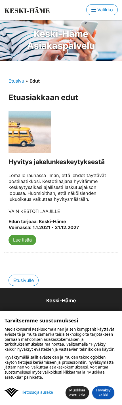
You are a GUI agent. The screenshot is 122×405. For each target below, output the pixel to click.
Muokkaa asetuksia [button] (77, 392)
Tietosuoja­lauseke (37, 392)
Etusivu (16, 81)
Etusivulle (23, 280)
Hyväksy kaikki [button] (103, 392)
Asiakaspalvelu (61, 39)
